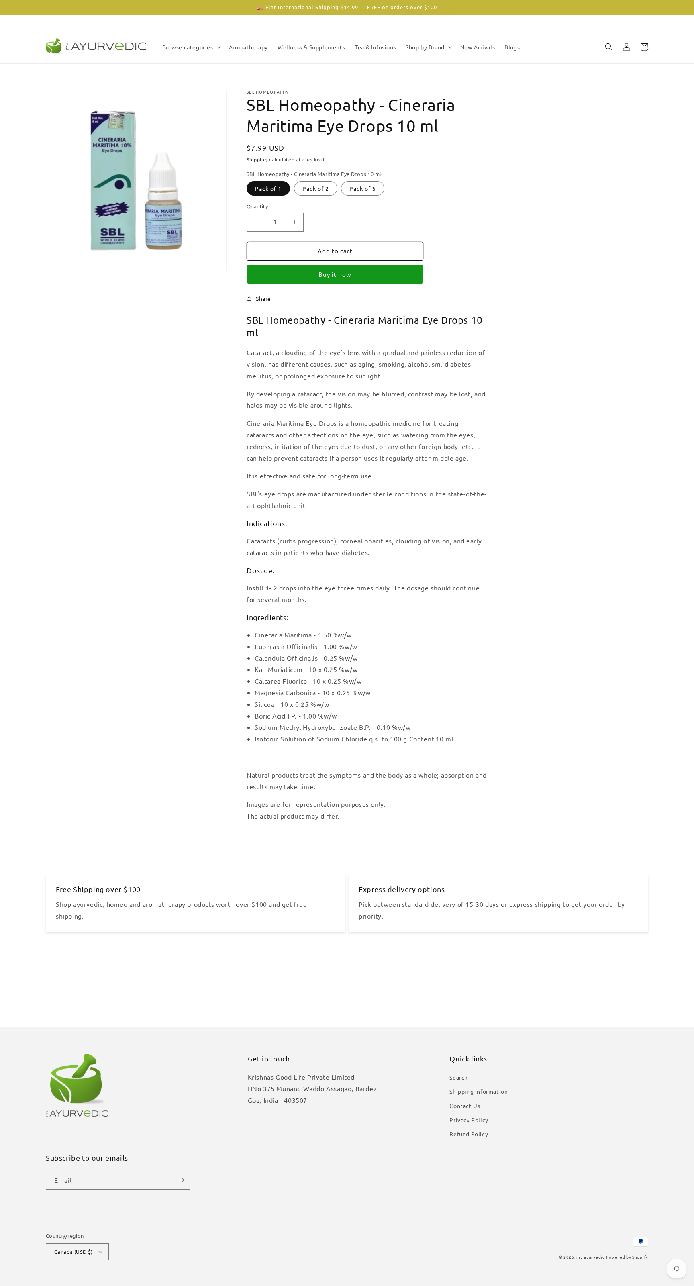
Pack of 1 (268, 188)
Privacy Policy (468, 1119)
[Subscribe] (181, 1180)
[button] (190, 47)
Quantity (257, 206)
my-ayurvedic (590, 1257)
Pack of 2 (315, 188)
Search (458, 1077)
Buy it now (334, 274)
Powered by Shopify (627, 1257)
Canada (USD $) (73, 1251)
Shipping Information (478, 1091)
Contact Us (464, 1105)
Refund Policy (468, 1133)
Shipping (257, 159)
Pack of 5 (362, 188)
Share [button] (263, 298)
